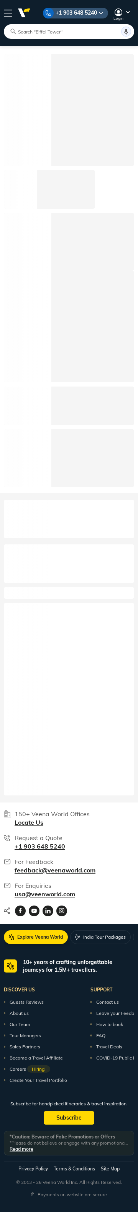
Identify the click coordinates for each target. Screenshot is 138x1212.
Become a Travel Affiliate (36, 1058)
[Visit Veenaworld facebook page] (20, 911)
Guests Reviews (27, 1002)
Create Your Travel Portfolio (38, 1080)
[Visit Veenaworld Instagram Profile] (61, 911)
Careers (28, 1069)
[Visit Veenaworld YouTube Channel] (34, 911)
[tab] (36, 937)
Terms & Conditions (74, 1169)
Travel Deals (109, 1047)
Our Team (20, 1024)
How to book (109, 1024)
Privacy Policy (33, 1169)
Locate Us (29, 822)
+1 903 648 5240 (76, 12)
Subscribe (69, 1117)
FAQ (100, 1035)
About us (19, 1013)
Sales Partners (25, 1047)
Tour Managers (25, 1035)
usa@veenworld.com (45, 894)
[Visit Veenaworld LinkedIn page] (48, 911)
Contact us (107, 1002)
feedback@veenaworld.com (55, 870)
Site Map (110, 1169)
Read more (21, 1149)
